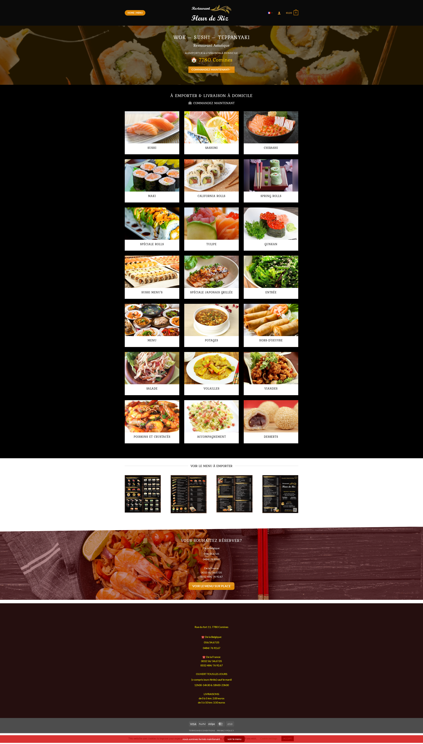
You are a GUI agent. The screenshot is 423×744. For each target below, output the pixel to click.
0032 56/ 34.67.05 (211, 572)
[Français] (270, 13)
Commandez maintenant (210, 69)
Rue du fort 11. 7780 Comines (211, 626)
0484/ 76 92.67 (211, 559)
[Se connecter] (279, 13)
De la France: (211, 568)
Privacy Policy (225, 730)
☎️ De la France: (211, 656)
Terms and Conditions (202, 730)
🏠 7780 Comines (211, 60)
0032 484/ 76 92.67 (211, 576)
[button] (292, 13)
